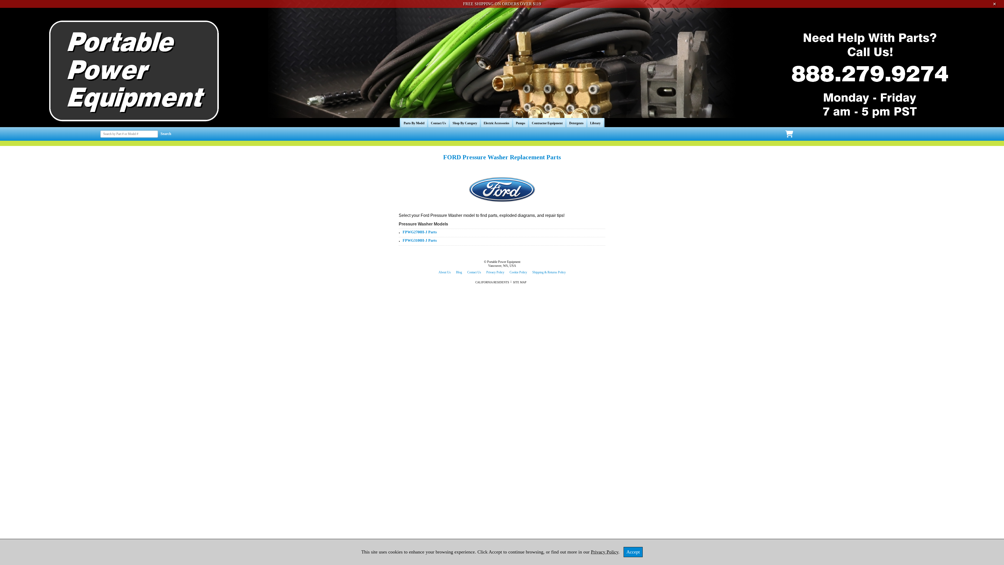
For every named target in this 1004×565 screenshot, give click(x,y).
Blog (459, 272)
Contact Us (438, 123)
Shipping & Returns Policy (549, 272)
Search (166, 134)
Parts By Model (414, 123)
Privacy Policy (495, 272)
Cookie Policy (518, 272)
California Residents (492, 282)
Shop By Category (465, 123)
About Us (444, 272)
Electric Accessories (496, 123)
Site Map (519, 282)
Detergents (576, 123)
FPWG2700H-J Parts (420, 232)
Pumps (520, 123)
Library (595, 123)
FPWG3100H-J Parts (420, 240)
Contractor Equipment (547, 123)
